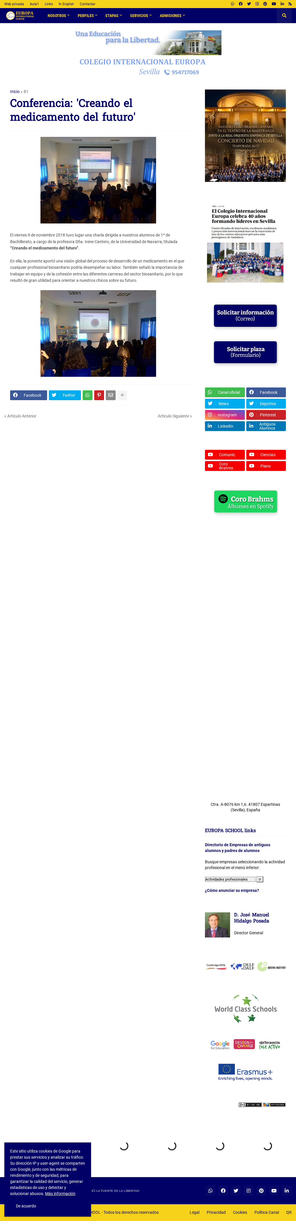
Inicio (15, 92)
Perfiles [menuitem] (86, 15)
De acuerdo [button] (26, 1206)
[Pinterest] (99, 395)
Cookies (240, 1212)
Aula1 (34, 4)
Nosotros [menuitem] (57, 15)
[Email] (111, 395)
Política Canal (266, 1212)
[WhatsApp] (87, 395)
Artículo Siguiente (173, 416)
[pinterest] (265, 4)
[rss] (290, 4)
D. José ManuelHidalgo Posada (251, 918)
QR (289, 1212)
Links (49, 4)
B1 (26, 92)
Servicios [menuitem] (139, 15)
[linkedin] (282, 4)
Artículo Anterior (21, 416)
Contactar (87, 4)
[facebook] (241, 4)
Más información (60, 1193)
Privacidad (216, 1212)
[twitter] (249, 4)
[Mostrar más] (122, 395)
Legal (194, 1212)
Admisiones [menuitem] (171, 15)
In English (66, 4)
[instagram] (257, 4)
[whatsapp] (232, 4)
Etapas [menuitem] (112, 15)
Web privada (14, 4)
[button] (284, 15)
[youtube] (274, 4)
